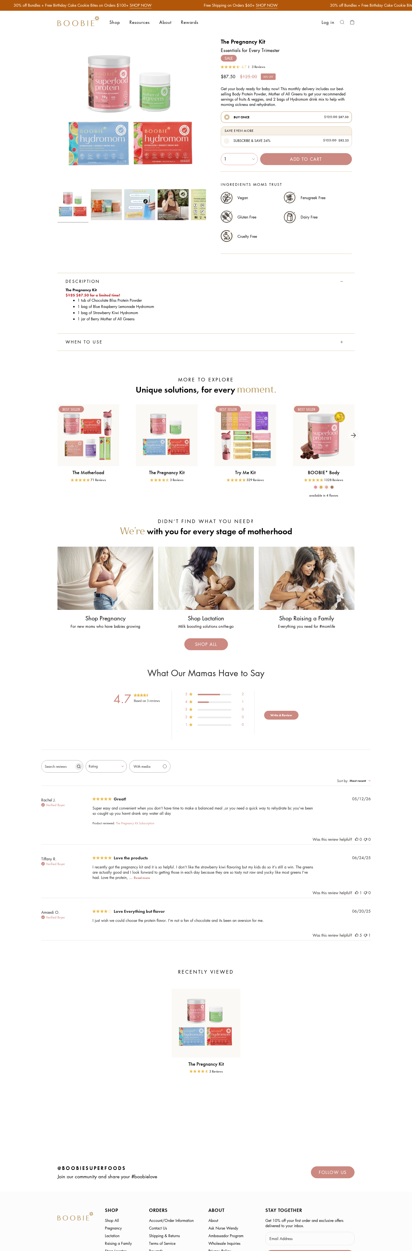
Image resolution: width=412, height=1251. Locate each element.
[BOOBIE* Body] (324, 435)
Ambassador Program (225, 1235)
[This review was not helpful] (365, 839)
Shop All (112, 1220)
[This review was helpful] (356, 839)
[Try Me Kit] (245, 435)
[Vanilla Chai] (326, 487)
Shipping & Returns (164, 1235)
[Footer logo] (75, 1217)
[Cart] (352, 22)
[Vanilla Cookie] (321, 487)
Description (83, 281)
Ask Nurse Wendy (223, 1228)
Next (353, 435)
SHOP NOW (140, 5)
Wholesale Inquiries (224, 1243)
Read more (142, 878)
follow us (333, 1172)
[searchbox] (57, 766)
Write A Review (281, 715)
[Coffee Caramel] (332, 487)
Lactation (112, 1235)
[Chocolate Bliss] (315, 487)
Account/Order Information (171, 1220)
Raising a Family (118, 1243)
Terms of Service (162, 1243)
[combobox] (106, 766)
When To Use (84, 342)
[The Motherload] (88, 435)
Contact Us (158, 1228)
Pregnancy (113, 1228)
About (213, 1220)
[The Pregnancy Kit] (167, 435)
